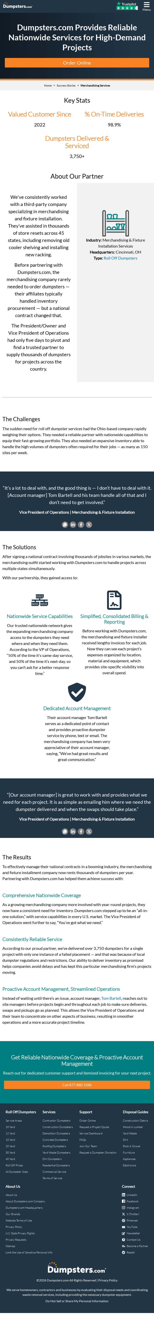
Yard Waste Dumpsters (56, 1152)
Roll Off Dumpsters (120, 258)
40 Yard (10, 1159)
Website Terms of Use (19, 1220)
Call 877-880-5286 (77, 1085)
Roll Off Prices (14, 1165)
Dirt (125, 1139)
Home (48, 85)
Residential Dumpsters (56, 1165)
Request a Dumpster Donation (98, 1152)
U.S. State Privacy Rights (20, 1233)
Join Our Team (88, 1146)
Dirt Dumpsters (52, 1159)
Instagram (133, 1207)
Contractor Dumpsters (56, 1120)
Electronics (129, 1165)
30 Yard (10, 1152)
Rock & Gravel (131, 1146)
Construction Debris (135, 1120)
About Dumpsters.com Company (25, 1201)
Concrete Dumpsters (55, 1139)
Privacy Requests (16, 1239)
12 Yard (10, 1133)
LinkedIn (132, 1195)
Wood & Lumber (133, 1127)
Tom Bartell (111, 998)
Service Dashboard (90, 1133)
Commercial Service (54, 1171)
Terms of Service (52, 1178)
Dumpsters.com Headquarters (24, 1207)
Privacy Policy (14, 1227)
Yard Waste (130, 1133)
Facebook (133, 1201)
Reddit (131, 1252)
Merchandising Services (95, 85)
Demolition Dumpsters (56, 1133)
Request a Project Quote (94, 1127)
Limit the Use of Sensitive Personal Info (29, 1252)
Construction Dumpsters (58, 1127)
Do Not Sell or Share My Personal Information (77, 1301)
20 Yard (10, 1146)
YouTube (132, 1227)
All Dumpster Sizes (17, 1171)
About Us (11, 1195)
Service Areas (14, 1120)
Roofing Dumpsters (54, 1146)
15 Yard (10, 1139)
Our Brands (13, 1214)
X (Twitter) (133, 1214)
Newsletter (133, 1233)
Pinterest (132, 1220)
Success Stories (66, 85)
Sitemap (10, 1246)
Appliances (129, 1159)
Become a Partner (137, 1246)
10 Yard (10, 1127)
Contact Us (133, 1239)
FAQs (82, 1139)
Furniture (129, 1152)
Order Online (77, 63)
